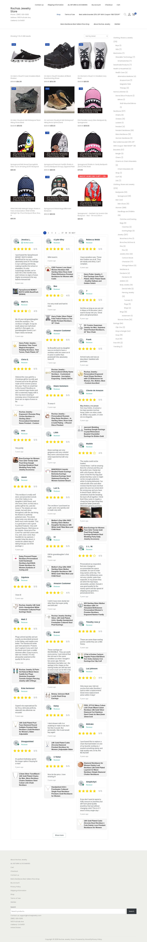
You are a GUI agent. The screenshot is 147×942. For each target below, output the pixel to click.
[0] (133, 14)
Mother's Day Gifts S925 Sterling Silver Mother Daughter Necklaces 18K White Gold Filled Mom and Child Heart (62, 525)
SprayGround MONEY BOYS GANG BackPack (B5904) (28, 292)
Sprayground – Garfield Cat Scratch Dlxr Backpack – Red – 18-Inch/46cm (93, 214)
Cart (12, 867)
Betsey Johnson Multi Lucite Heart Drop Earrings (60, 696)
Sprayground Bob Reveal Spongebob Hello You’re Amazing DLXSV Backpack (25, 165)
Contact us (15, 875)
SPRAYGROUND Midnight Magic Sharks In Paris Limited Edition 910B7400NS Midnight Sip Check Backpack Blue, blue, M (25, 211)
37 (62, 233)
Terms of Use (16, 898)
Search (13, 907)
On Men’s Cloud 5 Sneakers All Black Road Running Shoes (57, 77)
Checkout (14, 871)
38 (66, 233)
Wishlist (13, 902)
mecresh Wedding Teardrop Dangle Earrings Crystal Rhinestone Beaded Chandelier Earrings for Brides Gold (94, 431)
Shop (12, 894)
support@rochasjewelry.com (30, 915)
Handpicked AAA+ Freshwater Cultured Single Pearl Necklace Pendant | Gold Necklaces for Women (61, 791)
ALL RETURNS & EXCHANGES (20, 863)
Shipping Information (18, 890)
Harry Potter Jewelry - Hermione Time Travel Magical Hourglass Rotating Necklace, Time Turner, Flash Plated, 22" (29, 347)
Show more (59, 835)
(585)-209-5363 (17, 918)
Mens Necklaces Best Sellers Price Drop (25, 879)
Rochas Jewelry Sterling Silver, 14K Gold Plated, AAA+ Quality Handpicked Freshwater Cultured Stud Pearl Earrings (62, 620)
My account (15, 883)
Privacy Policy (16, 887)
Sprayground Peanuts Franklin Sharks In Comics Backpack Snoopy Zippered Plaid (59, 165)
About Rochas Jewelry (19, 860)
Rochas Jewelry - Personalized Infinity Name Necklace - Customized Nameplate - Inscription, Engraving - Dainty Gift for (62, 374)
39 (70, 233)
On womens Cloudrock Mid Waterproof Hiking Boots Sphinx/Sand (59, 121)
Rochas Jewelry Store (21, 10)
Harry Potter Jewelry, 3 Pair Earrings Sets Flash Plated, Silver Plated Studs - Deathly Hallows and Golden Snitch (94, 278)
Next (73, 233)
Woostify (88, 939)
